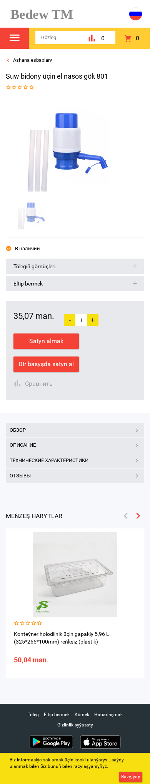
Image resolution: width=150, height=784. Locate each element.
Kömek (82, 714)
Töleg (33, 714)
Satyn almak (46, 341)
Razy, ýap (130, 776)
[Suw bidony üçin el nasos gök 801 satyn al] (72, 145)
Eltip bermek (57, 714)
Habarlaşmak (108, 714)
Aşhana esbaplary (32, 60)
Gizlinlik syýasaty (75, 725)
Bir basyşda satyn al (46, 364)
